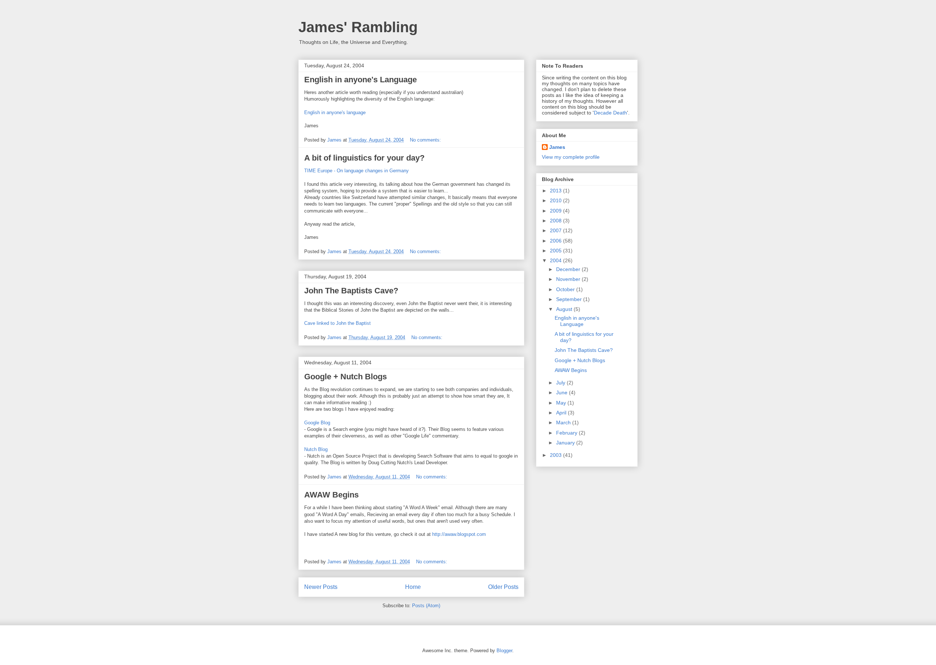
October (566, 289)
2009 (556, 211)
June (562, 392)
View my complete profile (571, 157)
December (569, 269)
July (561, 383)
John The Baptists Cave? (351, 290)
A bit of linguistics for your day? (364, 157)
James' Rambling (358, 27)
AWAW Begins (331, 494)
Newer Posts (320, 587)
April (562, 413)
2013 (556, 191)
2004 (556, 260)
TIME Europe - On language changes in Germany (356, 170)
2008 (556, 220)
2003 (556, 455)
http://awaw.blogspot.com (459, 534)
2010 (556, 200)
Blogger (504, 650)
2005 (556, 250)
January (566, 443)
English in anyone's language (335, 112)
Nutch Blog (316, 449)
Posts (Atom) (426, 605)
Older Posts (503, 587)
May (561, 403)
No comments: (426, 140)
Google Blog (317, 422)
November (569, 279)
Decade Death (610, 113)
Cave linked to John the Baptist (337, 323)
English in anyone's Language (360, 79)
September (569, 299)
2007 (556, 230)
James (557, 147)
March (564, 422)
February (567, 433)
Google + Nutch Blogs (345, 376)
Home (413, 587)
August (565, 309)
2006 (556, 241)
